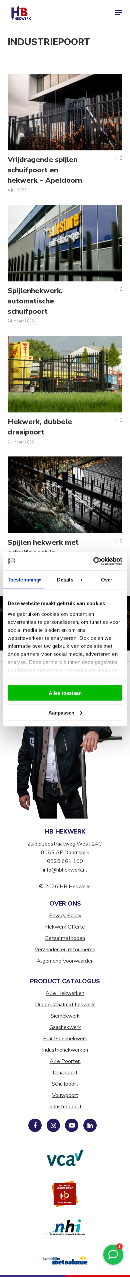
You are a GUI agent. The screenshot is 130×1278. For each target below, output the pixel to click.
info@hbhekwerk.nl (65, 870)
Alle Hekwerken (65, 993)
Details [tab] (65, 579)
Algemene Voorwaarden (65, 961)
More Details (66, 107)
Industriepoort (65, 1106)
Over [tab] (106, 579)
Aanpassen (61, 712)
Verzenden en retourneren (65, 949)
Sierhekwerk (65, 1016)
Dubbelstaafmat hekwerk (65, 1004)
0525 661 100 (65, 861)
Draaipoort (65, 1072)
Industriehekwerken (65, 1050)
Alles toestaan (65, 693)
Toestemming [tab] (23, 579)
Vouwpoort (65, 1095)
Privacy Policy (65, 915)
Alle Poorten (65, 1061)
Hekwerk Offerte (65, 927)
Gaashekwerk (65, 1027)
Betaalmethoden (65, 938)
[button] (118, 12)
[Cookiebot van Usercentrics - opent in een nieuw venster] (93, 561)
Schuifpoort (65, 1084)
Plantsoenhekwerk (65, 1038)
